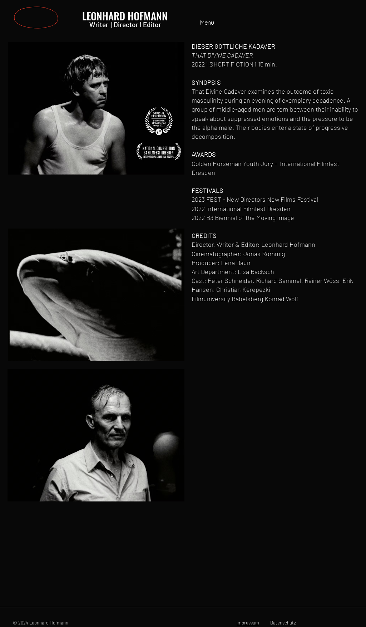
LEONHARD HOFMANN (125, 15)
